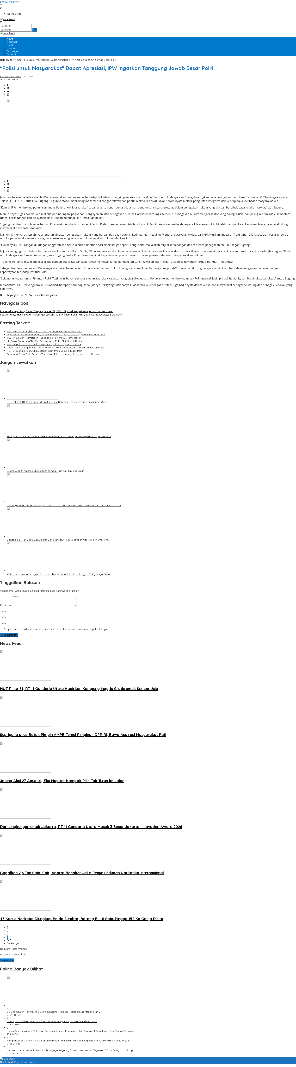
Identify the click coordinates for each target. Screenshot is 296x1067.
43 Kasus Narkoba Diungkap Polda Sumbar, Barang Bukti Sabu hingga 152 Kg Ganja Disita (58, 574)
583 (9, 940)
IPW (30, 295)
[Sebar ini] (7, 85)
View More (7, 960)
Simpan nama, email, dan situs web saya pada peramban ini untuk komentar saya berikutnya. (55, 629)
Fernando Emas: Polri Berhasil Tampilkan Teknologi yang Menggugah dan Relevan (53, 354)
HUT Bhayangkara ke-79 (13, 295)
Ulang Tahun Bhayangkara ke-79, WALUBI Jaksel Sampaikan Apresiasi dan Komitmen (56, 311)
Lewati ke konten (9, 1)
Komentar (5, 605)
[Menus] (1, 5)
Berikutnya (13, 943)
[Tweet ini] (8, 88)
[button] (34, 30)
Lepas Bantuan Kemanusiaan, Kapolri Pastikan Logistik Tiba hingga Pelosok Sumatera (56, 334)
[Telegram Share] (8, 91)
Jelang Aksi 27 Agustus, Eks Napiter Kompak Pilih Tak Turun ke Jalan (45, 470)
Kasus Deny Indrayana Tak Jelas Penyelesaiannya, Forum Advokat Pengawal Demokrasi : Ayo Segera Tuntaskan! (71, 1031)
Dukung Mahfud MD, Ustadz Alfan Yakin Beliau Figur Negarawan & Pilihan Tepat (52, 1021)
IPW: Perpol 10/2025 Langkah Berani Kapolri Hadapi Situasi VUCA (44, 344)
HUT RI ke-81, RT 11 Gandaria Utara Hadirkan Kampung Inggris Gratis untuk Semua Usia (56, 401)
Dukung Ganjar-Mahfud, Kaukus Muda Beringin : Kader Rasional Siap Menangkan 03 (54, 1011)
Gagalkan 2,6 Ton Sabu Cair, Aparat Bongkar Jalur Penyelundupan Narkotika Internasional (58, 539)
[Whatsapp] (8, 95)
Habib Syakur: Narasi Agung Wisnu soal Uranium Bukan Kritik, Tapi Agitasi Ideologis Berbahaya (61, 314)
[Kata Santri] (7, 19)
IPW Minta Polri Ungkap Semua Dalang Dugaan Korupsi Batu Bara (44, 331)
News (3, 79)
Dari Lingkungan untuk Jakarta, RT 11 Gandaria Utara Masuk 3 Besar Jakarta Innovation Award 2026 (64, 505)
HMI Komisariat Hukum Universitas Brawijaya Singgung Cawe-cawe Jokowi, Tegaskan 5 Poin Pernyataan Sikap (70, 1050)
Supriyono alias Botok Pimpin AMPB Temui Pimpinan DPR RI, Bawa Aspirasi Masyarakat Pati (59, 436)
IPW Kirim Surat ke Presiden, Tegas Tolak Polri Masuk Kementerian (44, 337)
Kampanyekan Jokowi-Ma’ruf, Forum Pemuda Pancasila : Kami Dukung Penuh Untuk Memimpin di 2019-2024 (68, 1040)
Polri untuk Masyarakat (45, 295)
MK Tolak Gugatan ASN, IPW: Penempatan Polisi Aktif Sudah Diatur (44, 341)
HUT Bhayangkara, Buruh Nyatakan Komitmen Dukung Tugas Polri (44, 350)
